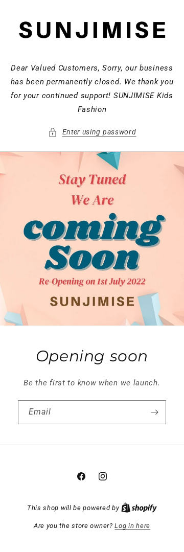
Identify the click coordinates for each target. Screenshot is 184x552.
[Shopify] (139, 508)
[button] (92, 132)
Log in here (132, 526)
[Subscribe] (154, 412)
